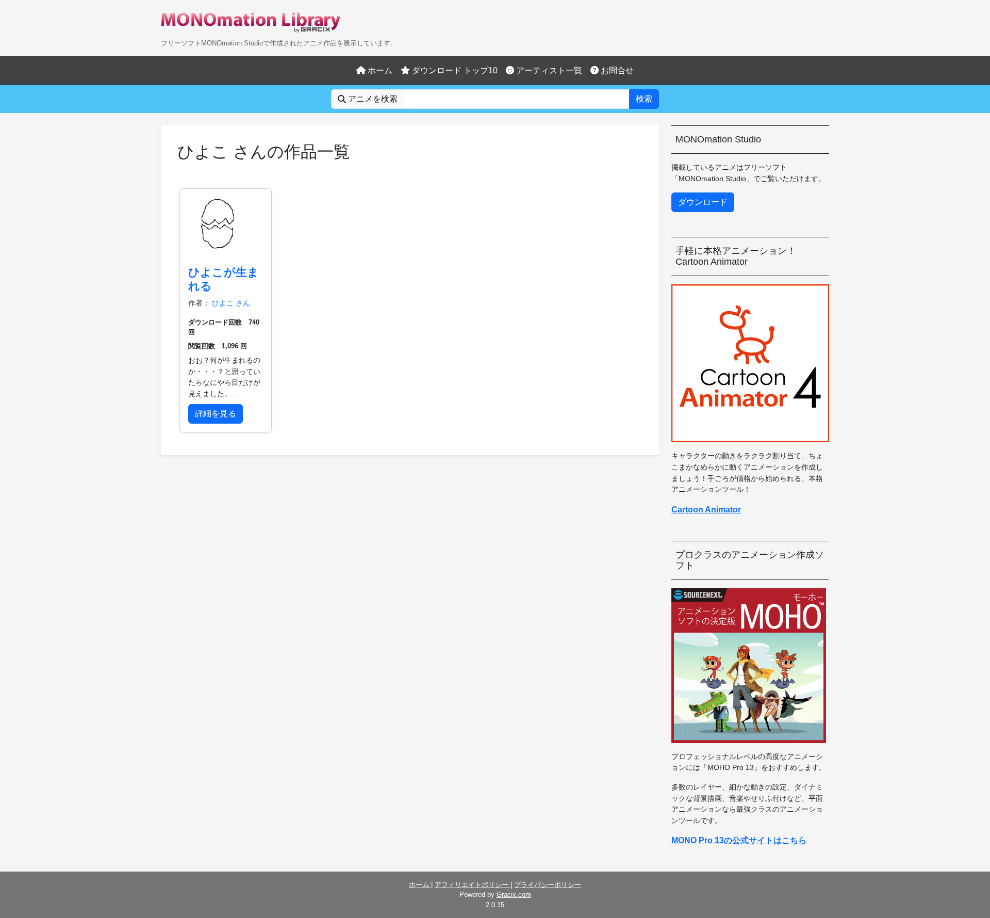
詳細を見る (215, 413)
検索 (644, 98)
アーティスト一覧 (548, 70)
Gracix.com (514, 894)
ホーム (379, 70)
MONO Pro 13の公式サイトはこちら (738, 840)
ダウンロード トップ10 (454, 70)
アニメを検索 (372, 98)
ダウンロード (703, 202)
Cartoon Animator (706, 509)
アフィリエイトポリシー (472, 885)
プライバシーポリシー (547, 885)
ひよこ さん (231, 303)
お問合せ (616, 70)
